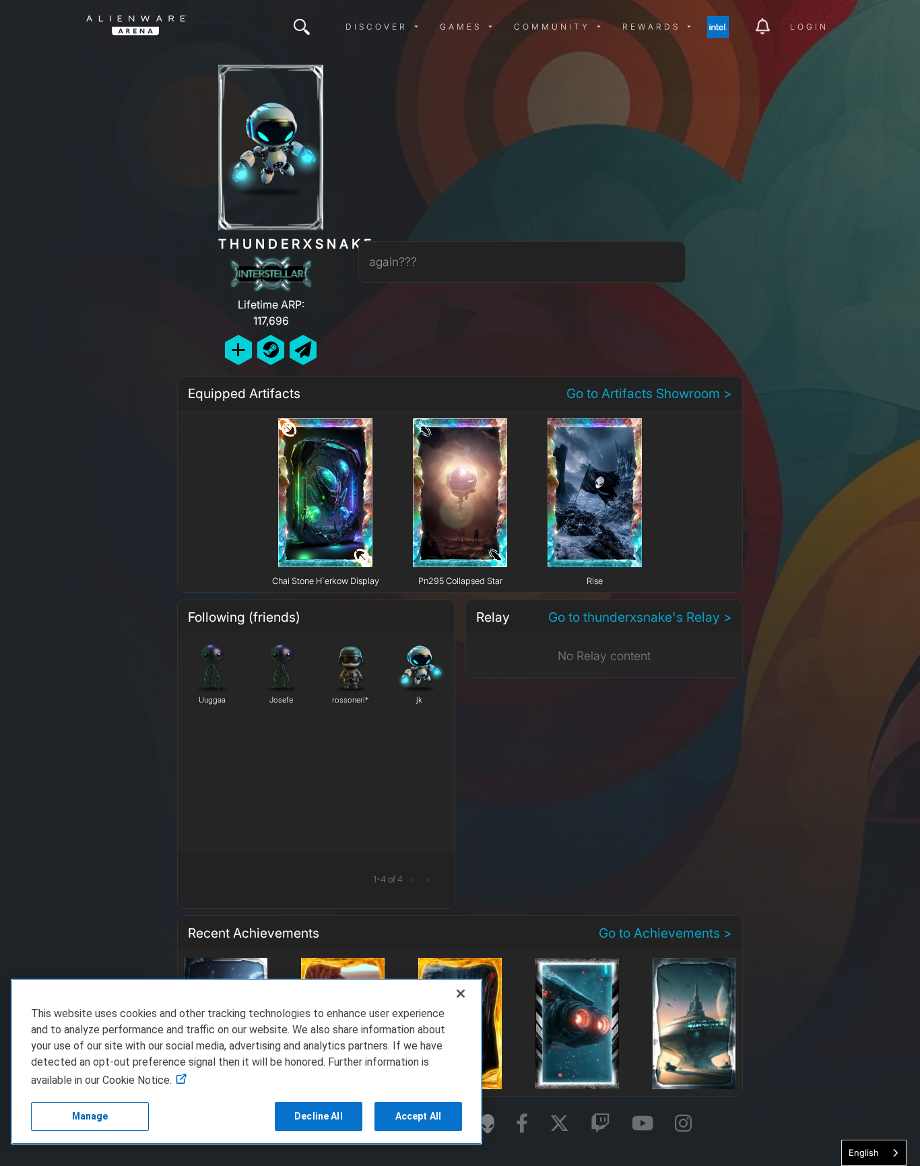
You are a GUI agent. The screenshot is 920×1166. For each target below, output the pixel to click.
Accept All (418, 1116)
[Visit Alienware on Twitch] (600, 1124)
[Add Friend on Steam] (270, 350)
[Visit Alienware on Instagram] (683, 1124)
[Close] (460, 993)
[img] (301, 26)
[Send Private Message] (303, 350)
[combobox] (874, 1153)
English (864, 1152)
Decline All (318, 1116)
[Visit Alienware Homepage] (487, 1123)
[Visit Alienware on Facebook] (522, 1124)
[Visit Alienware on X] (559, 1124)
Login (809, 27)
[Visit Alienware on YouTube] (642, 1124)
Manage (90, 1116)
